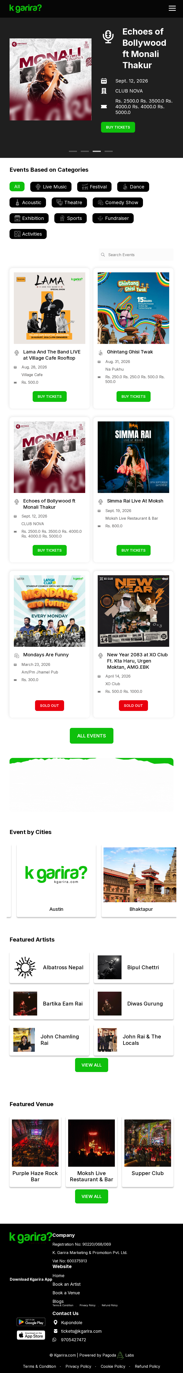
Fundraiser (117, 218)
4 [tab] (107, 153)
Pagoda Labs (118, 1355)
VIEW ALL (91, 1064)
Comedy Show (121, 202)
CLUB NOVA (129, 91)
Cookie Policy (113, 1366)
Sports (74, 218)
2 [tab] (83, 153)
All (17, 186)
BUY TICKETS (118, 127)
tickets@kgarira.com (81, 1331)
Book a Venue (66, 1292)
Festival (98, 187)
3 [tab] (95, 153)
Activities (32, 234)
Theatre (73, 202)
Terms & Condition (62, 1305)
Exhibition (33, 218)
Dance (137, 187)
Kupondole (71, 1322)
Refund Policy (110, 1305)
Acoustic (31, 202)
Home (58, 1275)
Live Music (55, 187)
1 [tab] (71, 153)
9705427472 (73, 1339)
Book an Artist (66, 1284)
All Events (91, 736)
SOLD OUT (49, 705)
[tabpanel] (91, 79)
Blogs (58, 1301)
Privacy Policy (88, 1305)
